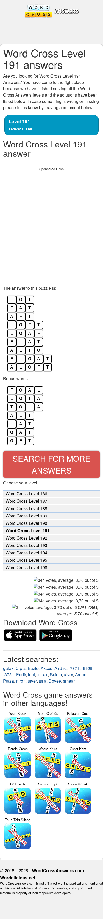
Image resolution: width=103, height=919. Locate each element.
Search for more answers (51, 464)
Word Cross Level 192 (26, 538)
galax (8, 668)
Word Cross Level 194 (26, 553)
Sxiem (56, 675)
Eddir (21, 675)
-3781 (8, 675)
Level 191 (21, 124)
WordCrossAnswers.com (58, 870)
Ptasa (8, 681)
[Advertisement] (51, 224)
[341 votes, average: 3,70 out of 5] (66, 580)
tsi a (42, 681)
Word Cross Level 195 (26, 560)
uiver (68, 675)
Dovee (55, 681)
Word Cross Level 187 (26, 501)
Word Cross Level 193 (26, 545)
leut (31, 675)
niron (21, 681)
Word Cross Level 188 (26, 508)
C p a (21, 668)
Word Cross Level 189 (26, 516)
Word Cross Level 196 (26, 567)
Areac (80, 675)
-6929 (87, 668)
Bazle (33, 668)
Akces (46, 668)
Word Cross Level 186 (26, 494)
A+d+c (60, 668)
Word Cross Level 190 (26, 523)
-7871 (74, 668)
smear (69, 681)
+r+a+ (42, 675)
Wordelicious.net (17, 877)
